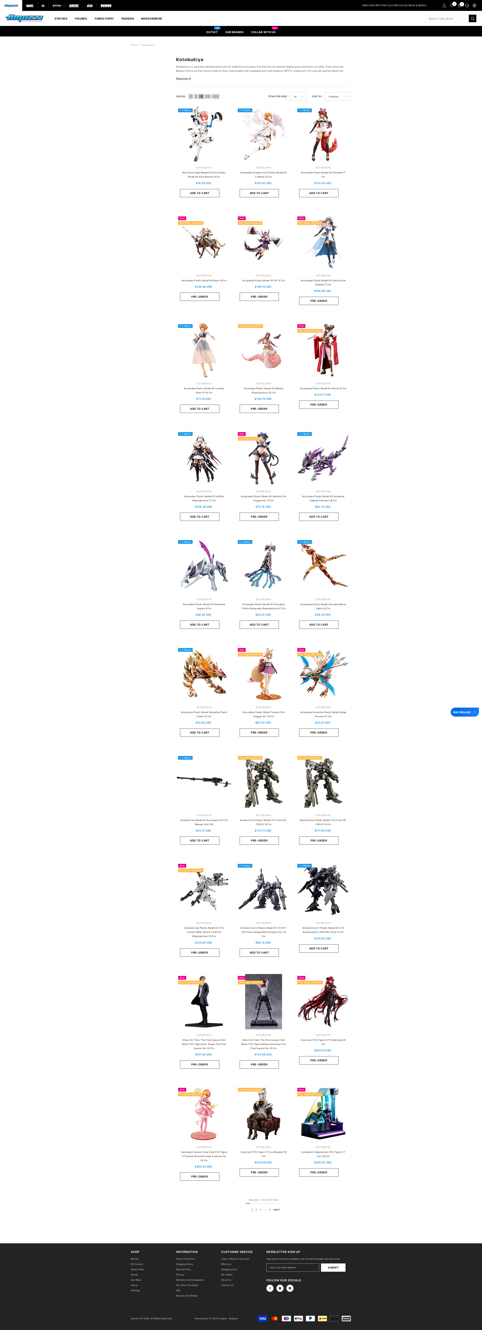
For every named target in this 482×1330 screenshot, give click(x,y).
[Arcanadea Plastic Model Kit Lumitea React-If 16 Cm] (204, 350)
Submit (333, 1267)
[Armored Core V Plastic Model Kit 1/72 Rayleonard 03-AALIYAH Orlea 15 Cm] (323, 889)
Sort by (317, 96)
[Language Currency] (474, 5)
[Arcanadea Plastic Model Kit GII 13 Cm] (263, 242)
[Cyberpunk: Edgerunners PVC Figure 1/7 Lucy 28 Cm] (323, 1113)
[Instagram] (280, 1288)
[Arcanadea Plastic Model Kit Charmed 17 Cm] (323, 134)
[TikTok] (290, 1288)
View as (181, 96)
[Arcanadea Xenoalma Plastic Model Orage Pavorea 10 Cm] (323, 674)
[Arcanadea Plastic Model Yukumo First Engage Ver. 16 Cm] (263, 674)
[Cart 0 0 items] (459, 5)
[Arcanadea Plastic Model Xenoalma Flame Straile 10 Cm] (204, 674)
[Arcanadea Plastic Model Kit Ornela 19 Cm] (323, 350)
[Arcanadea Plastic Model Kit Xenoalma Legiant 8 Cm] (204, 566)
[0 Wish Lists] (452, 5)
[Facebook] (270, 1288)
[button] (190, 96)
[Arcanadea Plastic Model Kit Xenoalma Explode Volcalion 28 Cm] (323, 458)
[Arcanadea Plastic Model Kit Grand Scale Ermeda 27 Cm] (323, 242)
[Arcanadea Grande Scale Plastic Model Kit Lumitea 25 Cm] (263, 134)
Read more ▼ (183, 78)
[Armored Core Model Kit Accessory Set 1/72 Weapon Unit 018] (204, 782)
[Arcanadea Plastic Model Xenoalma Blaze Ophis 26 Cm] (323, 566)
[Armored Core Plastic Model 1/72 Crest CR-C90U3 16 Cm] (263, 782)
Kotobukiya (148, 45)
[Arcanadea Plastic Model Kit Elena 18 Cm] (204, 242)
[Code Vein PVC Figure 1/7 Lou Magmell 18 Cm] (263, 1113)
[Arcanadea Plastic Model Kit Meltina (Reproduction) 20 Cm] (263, 350)
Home (134, 45)
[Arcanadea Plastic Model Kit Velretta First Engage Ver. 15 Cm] (263, 458)
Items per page (277, 96)
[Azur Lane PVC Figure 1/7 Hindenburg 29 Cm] (323, 1002)
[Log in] (444, 5)
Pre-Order (199, 296)
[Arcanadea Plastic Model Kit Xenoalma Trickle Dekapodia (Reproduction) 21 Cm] (263, 566)
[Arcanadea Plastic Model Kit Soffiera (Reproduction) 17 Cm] (204, 458)
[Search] (451, 18)
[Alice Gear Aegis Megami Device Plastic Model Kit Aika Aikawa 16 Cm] (204, 134)
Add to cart (199, 193)
